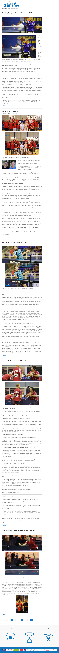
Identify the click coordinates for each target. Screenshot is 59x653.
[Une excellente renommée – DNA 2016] (22, 373)
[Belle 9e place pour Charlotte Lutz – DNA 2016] (22, 25)
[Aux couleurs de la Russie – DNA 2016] (22, 254)
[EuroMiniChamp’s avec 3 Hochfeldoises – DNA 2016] (22, 543)
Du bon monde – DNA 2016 (10, 111)
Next (37, 620)
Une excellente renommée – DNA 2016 (14, 361)
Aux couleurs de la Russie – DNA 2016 (14, 242)
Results (29, 628)
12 (34, 620)
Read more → (5, 105)
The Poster (10, 628)
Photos (48, 628)
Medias (16, 15)
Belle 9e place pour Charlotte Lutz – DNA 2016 (17, 13)
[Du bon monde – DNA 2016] (22, 123)
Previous (5, 620)
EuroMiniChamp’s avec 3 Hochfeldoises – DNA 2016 (19, 531)
